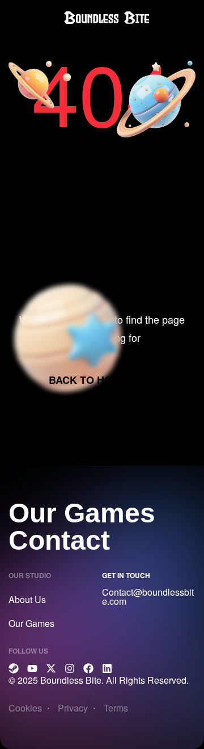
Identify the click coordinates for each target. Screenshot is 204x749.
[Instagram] (70, 668)
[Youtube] (32, 668)
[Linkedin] (107, 668)
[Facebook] (88, 668)
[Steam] (13, 668)
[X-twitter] (51, 668)
